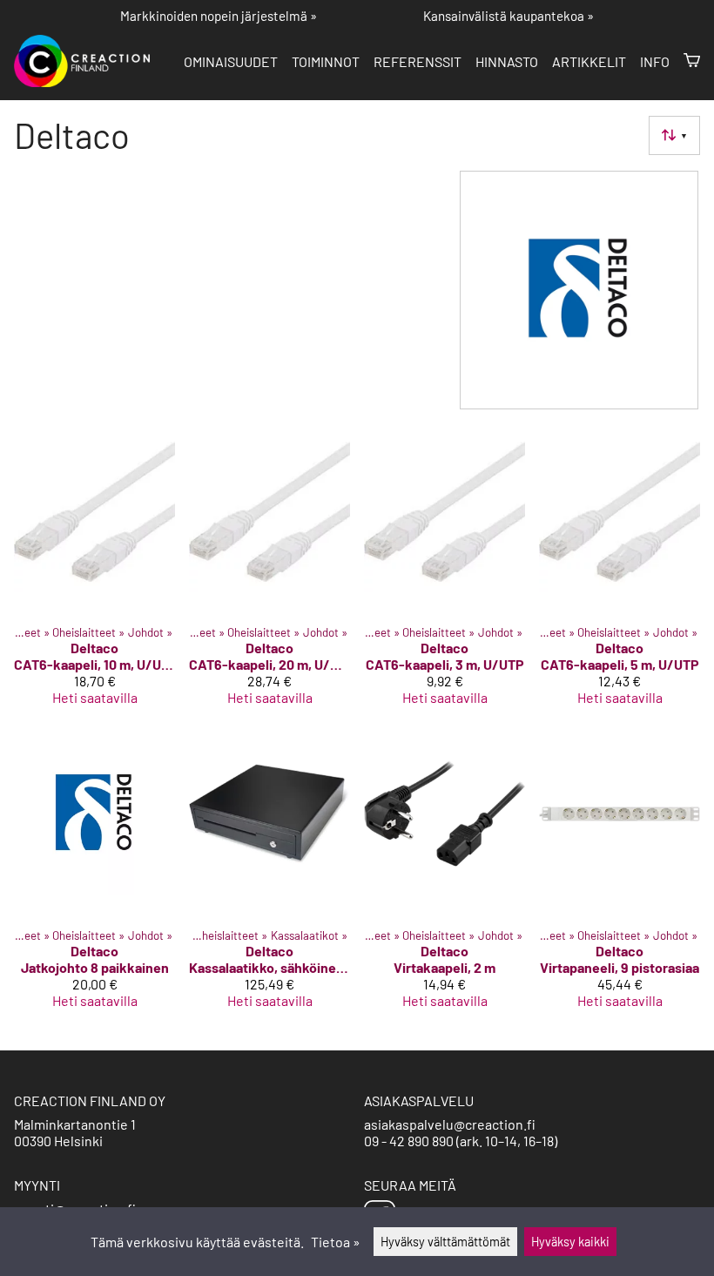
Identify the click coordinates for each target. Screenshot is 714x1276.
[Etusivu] (89, 81)
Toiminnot (326, 61)
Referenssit (417, 61)
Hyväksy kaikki (570, 1241)
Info (655, 61)
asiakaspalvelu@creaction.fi (450, 1124)
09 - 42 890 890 (409, 1140)
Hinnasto (506, 61)
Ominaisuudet (231, 61)
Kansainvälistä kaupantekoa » (508, 16)
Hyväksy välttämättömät (445, 1241)
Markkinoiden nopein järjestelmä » (218, 16)
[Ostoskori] (692, 61)
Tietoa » (335, 1241)
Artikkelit (589, 61)
